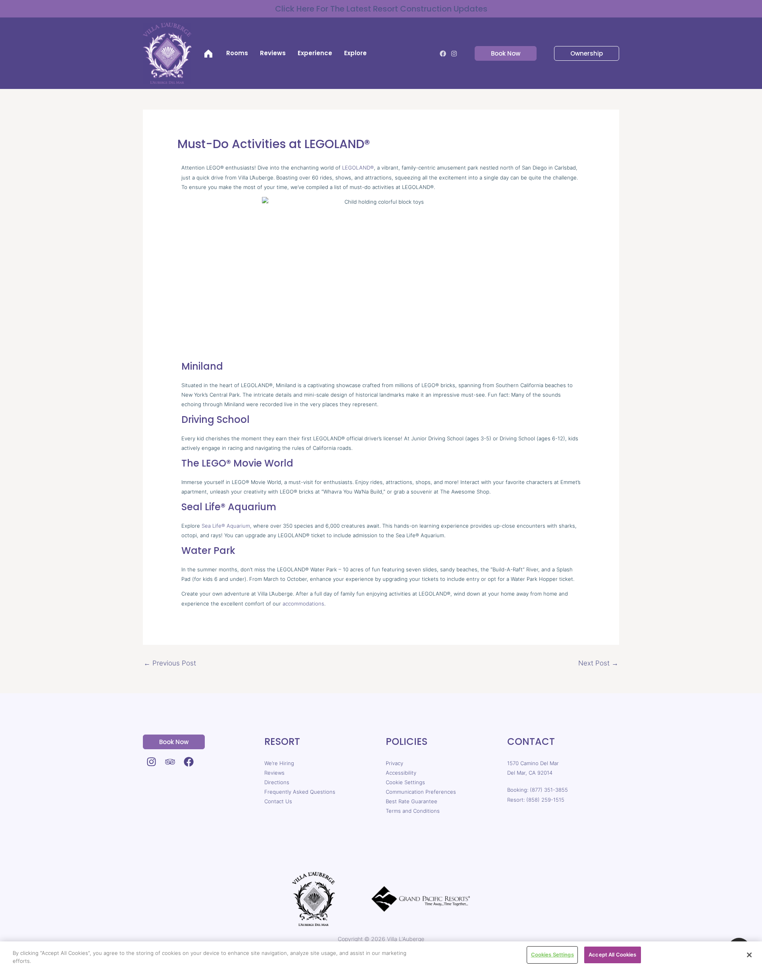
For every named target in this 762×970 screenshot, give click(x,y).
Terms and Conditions (413, 811)
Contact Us (278, 801)
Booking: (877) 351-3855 (537, 790)
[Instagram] (454, 53)
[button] (501, 53)
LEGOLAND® (358, 167)
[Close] (749, 955)
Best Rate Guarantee (411, 801)
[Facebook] (443, 53)
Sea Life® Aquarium (226, 526)
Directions (276, 782)
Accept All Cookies (612, 954)
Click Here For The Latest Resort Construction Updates (381, 8)
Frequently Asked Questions (299, 792)
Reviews (274, 772)
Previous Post (170, 663)
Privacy (394, 763)
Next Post (598, 663)
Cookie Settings (405, 782)
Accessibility (401, 772)
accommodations (303, 603)
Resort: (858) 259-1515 (535, 799)
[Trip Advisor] (170, 761)
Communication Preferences (421, 792)
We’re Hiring (279, 763)
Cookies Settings (552, 954)
